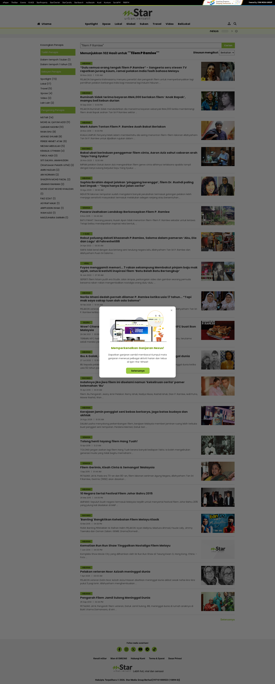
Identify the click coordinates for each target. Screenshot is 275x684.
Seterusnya (138, 370)
